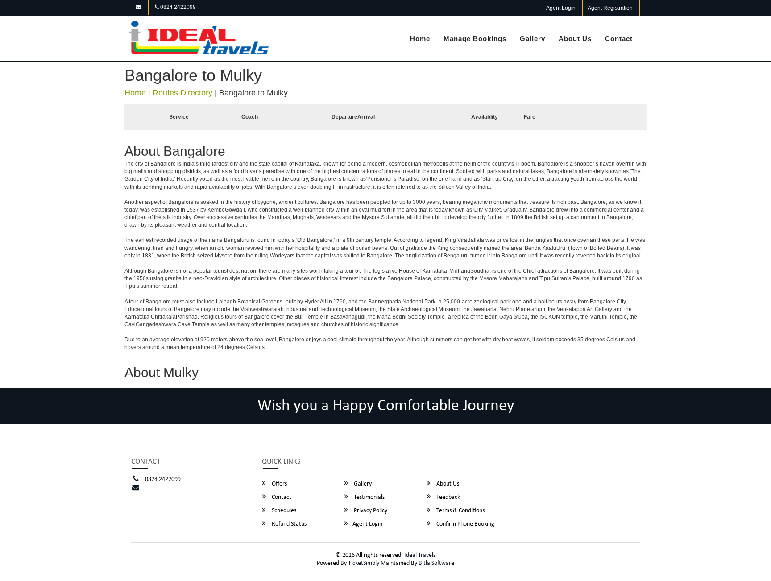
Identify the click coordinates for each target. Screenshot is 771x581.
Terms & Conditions (460, 510)
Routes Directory (182, 92)
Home (420, 38)
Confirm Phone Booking (464, 524)
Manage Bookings (475, 38)
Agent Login (561, 8)
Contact (619, 38)
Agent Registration (610, 8)
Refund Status (288, 524)
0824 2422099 (177, 7)
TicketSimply (363, 563)
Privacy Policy (369, 510)
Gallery (532, 38)
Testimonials (368, 497)
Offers (278, 484)
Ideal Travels (419, 555)
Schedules (283, 510)
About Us (575, 38)
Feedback (447, 497)
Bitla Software (436, 563)
